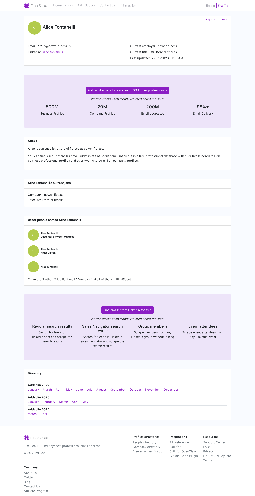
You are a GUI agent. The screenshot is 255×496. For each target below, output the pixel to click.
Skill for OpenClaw (183, 451)
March (47, 389)
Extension (129, 5)
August (101, 389)
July (89, 389)
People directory (144, 442)
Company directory (146, 447)
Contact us (107, 5)
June (79, 389)
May (69, 389)
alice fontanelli (52, 52)
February (49, 402)
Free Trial (223, 5)
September (118, 389)
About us (30, 473)
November (152, 389)
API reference (179, 442)
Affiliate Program (36, 491)
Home (57, 5)
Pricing (69, 5)
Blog (27, 482)
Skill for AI (177, 447)
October (135, 389)
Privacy (208, 451)
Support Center (214, 442)
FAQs (206, 447)
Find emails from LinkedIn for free (127, 310)
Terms (207, 460)
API (79, 5)
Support (91, 5)
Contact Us (32, 486)
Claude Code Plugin (184, 456)
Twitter (29, 477)
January (33, 389)
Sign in (210, 5)
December (171, 389)
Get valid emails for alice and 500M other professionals (127, 90)
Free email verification (148, 451)
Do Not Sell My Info (217, 456)
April (59, 389)
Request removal (216, 19)
